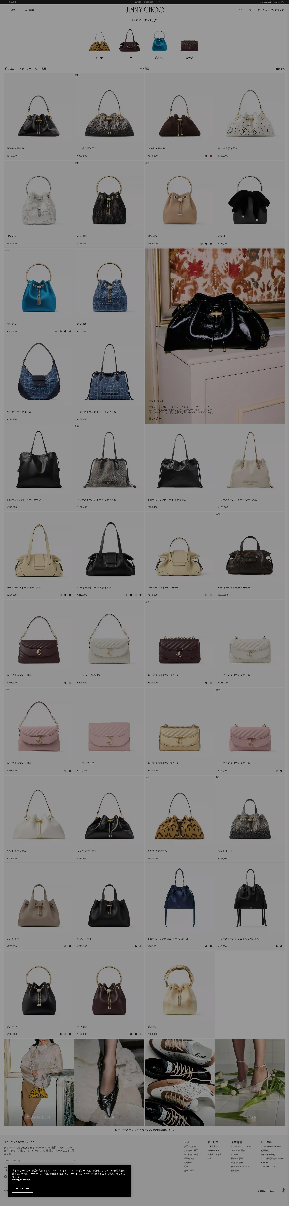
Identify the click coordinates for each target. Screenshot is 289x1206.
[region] (69, 1181)
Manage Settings (21, 1179)
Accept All (23, 1188)
